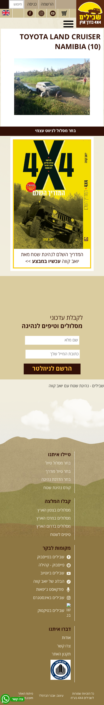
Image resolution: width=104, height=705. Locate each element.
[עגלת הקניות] (64, 13)
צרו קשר (64, 646)
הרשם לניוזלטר (52, 369)
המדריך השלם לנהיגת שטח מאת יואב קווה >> (52, 258)
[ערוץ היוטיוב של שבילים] (53, 13)
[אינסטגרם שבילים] (41, 13)
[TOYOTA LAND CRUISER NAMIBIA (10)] (52, 86)
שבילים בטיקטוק (51, 610)
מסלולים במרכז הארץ (54, 518)
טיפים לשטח (60, 534)
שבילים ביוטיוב (52, 573)
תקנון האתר (61, 654)
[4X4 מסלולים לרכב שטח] (52, 194)
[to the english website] (6, 12)
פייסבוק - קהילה (52, 565)
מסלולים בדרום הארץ (54, 526)
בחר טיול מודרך (58, 471)
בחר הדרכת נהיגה (56, 479)
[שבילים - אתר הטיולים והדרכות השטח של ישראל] (90, 14)
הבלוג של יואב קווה (49, 581)
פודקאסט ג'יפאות (50, 589)
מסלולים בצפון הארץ (54, 510)
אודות (66, 637)
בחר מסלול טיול (58, 463)
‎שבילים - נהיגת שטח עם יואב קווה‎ (76, 385)
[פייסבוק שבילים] (30, 13)
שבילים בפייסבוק (51, 557)
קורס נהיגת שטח (57, 487)
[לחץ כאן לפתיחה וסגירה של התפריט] (69, 24)
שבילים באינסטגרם (49, 597)
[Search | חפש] (4, 4)
